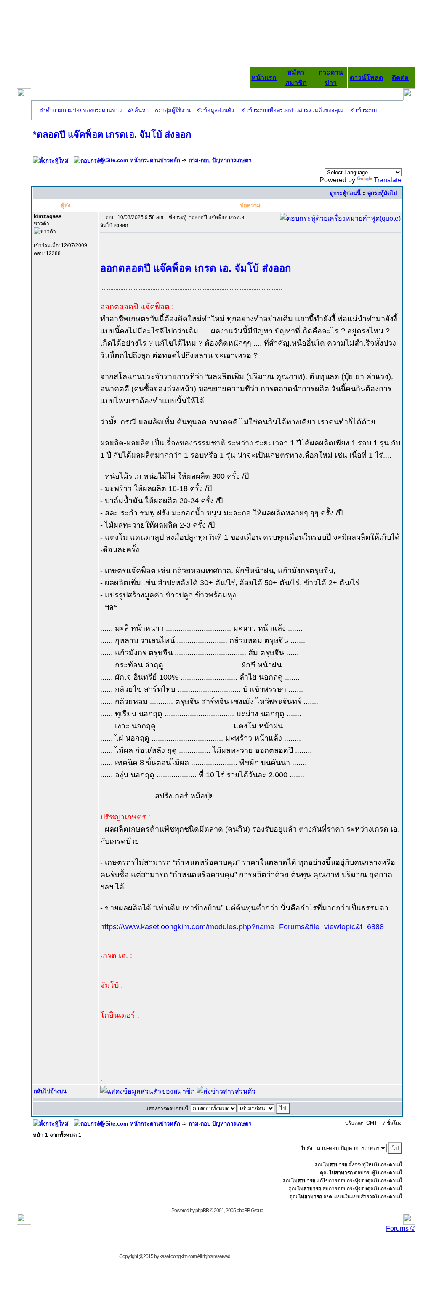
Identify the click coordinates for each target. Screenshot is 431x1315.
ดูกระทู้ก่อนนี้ (345, 193)
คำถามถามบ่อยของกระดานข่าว (84, 110)
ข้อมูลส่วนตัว (218, 110)
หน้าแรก (264, 77)
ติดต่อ (400, 77)
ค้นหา (141, 110)
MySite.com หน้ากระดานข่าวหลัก (139, 160)
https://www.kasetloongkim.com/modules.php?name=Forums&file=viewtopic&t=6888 (242, 927)
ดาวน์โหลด (366, 77)
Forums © (400, 1228)
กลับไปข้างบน (50, 1091)
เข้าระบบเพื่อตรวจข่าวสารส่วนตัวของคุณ (295, 110)
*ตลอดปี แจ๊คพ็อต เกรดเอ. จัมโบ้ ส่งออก (112, 134)
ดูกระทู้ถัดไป (382, 193)
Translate (388, 180)
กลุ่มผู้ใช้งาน (176, 110)
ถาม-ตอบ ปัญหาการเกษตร (220, 160)
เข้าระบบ (366, 110)
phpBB (202, 1211)
